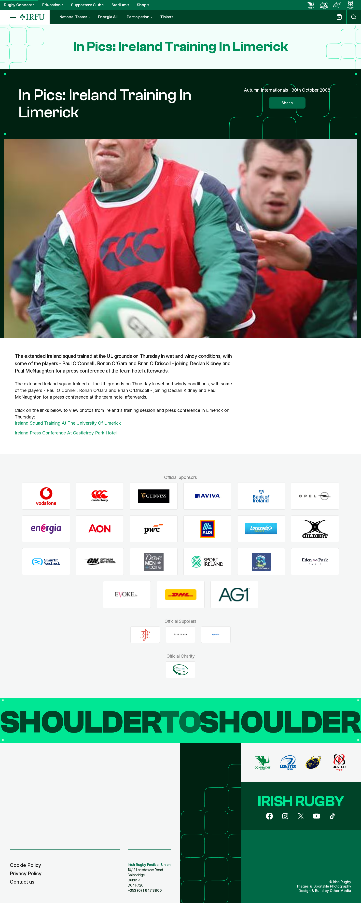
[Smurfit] (46, 562)
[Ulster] (350, 5)
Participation (138, 17)
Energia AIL (108, 17)
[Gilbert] (315, 529)
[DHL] (180, 595)
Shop (141, 5)
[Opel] (315, 496)
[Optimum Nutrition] (100, 562)
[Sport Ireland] (207, 562)
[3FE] (145, 634)
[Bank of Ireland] (261, 496)
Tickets (166, 17)
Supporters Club (86, 5)
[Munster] (337, 5)
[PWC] (153, 529)
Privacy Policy (26, 873)
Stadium (118, 5)
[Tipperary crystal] (180, 634)
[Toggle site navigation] (10, 17)
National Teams (73, 17)
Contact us (22, 882)
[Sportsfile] (215, 634)
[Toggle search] (353, 17)
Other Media (340, 891)
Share (287, 103)
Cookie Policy (25, 865)
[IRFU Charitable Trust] (180, 670)
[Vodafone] (46, 496)
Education (51, 5)
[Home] (32, 17)
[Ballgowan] (261, 562)
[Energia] (46, 529)
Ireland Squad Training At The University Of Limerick (68, 423)
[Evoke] (127, 595)
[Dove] (153, 562)
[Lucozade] (261, 529)
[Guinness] (153, 496)
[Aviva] (207, 496)
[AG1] (234, 595)
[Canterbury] (100, 496)
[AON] (100, 529)
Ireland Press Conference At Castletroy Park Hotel (66, 432)
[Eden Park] (315, 562)
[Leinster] (324, 5)
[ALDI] (207, 529)
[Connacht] (310, 5)
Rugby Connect (18, 5)
